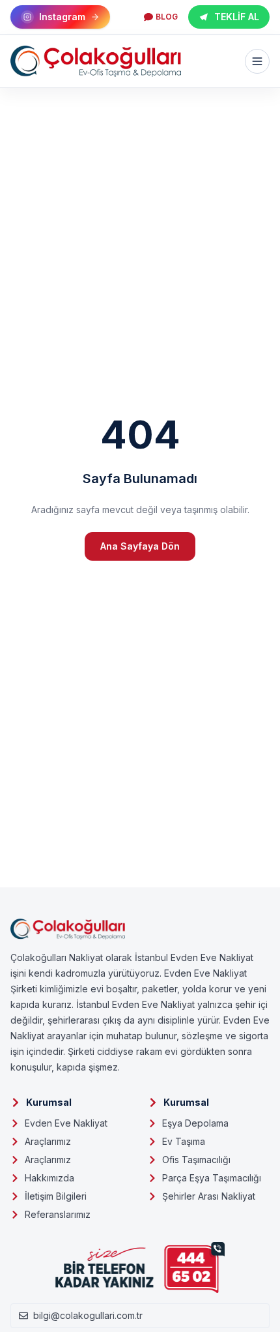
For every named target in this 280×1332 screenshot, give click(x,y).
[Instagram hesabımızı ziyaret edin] (140, 1314)
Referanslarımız (58, 1214)
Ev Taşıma (183, 1141)
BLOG (167, 17)
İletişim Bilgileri (56, 1196)
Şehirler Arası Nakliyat (208, 1196)
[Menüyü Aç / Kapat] (257, 61)
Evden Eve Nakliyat (66, 1123)
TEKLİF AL (236, 16)
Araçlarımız (48, 1141)
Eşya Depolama (195, 1123)
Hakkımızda (49, 1177)
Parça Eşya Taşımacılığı (211, 1177)
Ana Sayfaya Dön (140, 546)
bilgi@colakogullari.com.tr (88, 1315)
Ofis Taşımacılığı (196, 1159)
